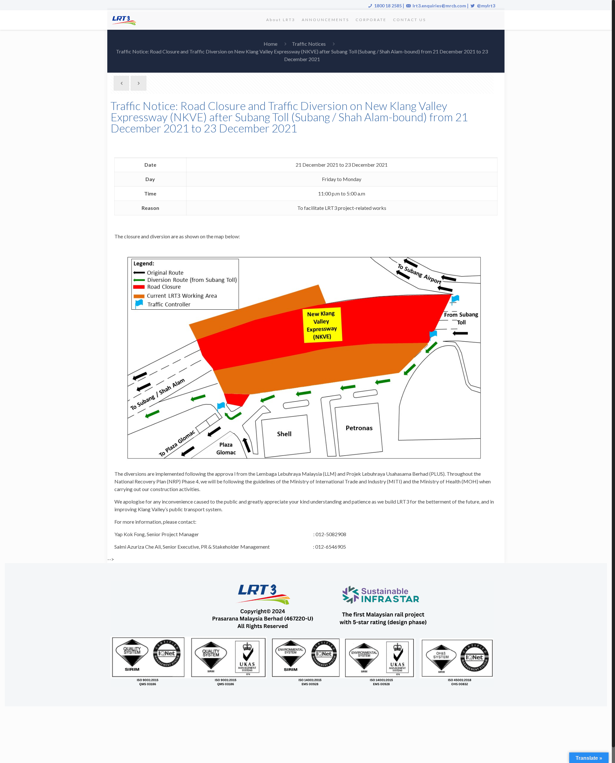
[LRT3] (125, 19)
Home (270, 44)
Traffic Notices (309, 44)
